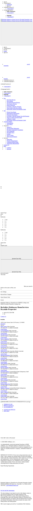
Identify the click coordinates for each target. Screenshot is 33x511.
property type (4, 245)
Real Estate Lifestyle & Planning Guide (16, 109)
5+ (6, 227)
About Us (9, 127)
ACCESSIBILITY (8, 407)
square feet (3, 242)
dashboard (9, 4)
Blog (5, 146)
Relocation (9, 139)
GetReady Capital (11, 119)
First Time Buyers (11, 99)
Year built (3, 274)
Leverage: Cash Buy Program (14, 106)
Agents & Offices (8, 121)
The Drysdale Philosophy (13, 128)
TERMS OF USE (8, 404)
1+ (6, 221)
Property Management (12, 140)
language (9, 149)
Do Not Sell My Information (7, 490)
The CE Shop (10, 135)
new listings (3, 291)
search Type (3, 212)
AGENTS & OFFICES (9, 409)
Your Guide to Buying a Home (14, 108)
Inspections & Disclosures (13, 113)
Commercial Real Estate (12, 142)
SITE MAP (6, 411)
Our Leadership (10, 131)
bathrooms (3, 229)
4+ (6, 225)
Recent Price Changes (6, 294)
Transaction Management (13, 143)
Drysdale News (10, 132)
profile (5, 51)
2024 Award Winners (12, 136)
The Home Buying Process (13, 102)
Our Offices (10, 124)
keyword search (4, 273)
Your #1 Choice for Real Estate (14, 117)
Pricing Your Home (11, 112)
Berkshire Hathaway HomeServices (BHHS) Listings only (15, 302)
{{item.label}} (10, 8)
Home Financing (11, 105)
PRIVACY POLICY (9, 405)
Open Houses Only (5, 297)
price (2, 214)
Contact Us (6, 145)
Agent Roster (10, 123)
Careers (8, 134)
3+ (6, 224)
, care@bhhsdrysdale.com (12, 485)
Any (6, 219)
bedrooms (3, 217)
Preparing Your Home (12, 114)
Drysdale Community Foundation (15, 130)
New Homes (10, 101)
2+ (6, 222)
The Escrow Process (12, 104)
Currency (9, 147)
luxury (2, 300)
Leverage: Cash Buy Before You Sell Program (18, 116)
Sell (5, 110)
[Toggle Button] (16, 33)
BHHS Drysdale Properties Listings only (10, 304)
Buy (5, 98)
